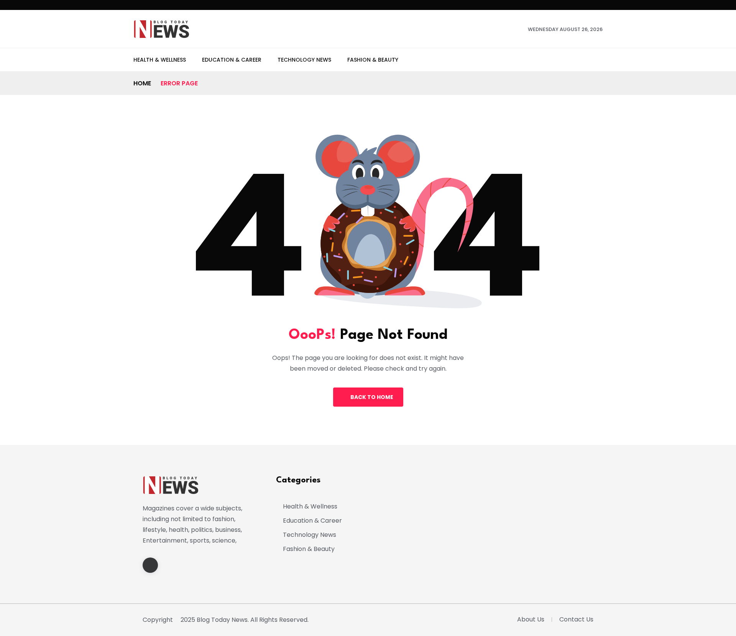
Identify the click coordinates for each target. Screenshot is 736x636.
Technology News (304, 60)
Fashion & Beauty (372, 60)
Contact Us (576, 619)
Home (142, 83)
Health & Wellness (159, 60)
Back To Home (371, 397)
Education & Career (231, 60)
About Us (530, 619)
